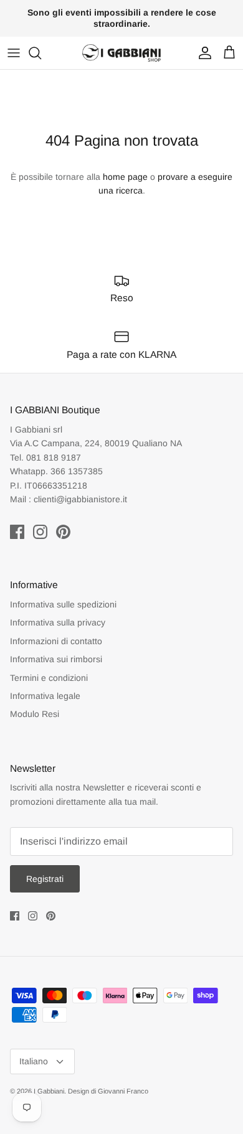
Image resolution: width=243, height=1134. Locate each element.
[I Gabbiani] (121, 53)
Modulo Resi (34, 714)
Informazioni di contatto (56, 641)
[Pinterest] (63, 532)
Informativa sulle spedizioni (63, 604)
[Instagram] (40, 532)
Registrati (45, 879)
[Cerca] (41, 53)
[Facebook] (17, 532)
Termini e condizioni (49, 678)
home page (125, 177)
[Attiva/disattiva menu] (13, 53)
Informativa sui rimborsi (56, 659)
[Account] (202, 53)
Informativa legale (45, 696)
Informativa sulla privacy (57, 622)
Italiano (33, 1061)
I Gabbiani (49, 1091)
